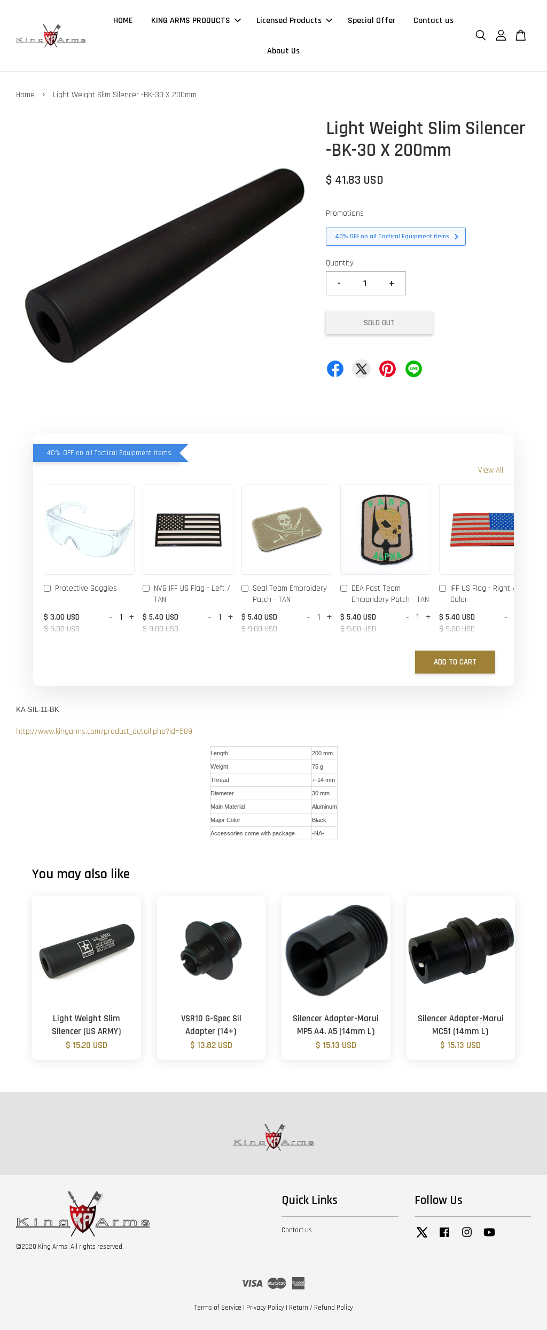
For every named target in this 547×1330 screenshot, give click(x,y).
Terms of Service (217, 1307)
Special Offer (371, 20)
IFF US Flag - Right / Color (482, 594)
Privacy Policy (265, 1307)
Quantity (340, 263)
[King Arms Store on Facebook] (444, 1237)
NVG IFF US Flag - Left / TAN (192, 594)
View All (490, 470)
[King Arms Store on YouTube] (489, 1237)
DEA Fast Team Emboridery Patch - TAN (390, 594)
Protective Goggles (86, 588)
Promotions (345, 213)
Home (25, 95)
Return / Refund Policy (321, 1307)
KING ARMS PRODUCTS (190, 20)
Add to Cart (455, 662)
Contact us (433, 20)
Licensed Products (289, 20)
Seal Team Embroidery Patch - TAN (290, 594)
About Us (283, 51)
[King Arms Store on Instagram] (466, 1237)
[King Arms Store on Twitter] (422, 1237)
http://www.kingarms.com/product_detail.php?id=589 (104, 731)
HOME (123, 20)
